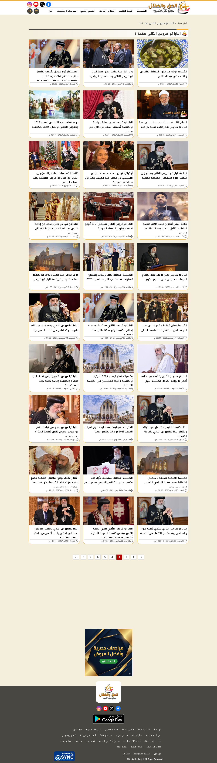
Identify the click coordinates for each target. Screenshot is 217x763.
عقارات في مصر (154, 747)
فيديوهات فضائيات (132, 741)
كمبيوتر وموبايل (69, 735)
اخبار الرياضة (137, 735)
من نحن (157, 754)
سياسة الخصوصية (142, 754)
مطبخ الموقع (122, 735)
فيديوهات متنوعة (67, 11)
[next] (76, 557)
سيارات (79, 741)
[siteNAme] (169, 8)
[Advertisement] (108, 605)
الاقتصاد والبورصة (88, 735)
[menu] (36, 11)
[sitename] (108, 691)
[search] (30, 11)
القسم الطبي (87, 11)
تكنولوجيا (90, 741)
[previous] (141, 557)
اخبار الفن (48, 11)
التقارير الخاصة (107, 11)
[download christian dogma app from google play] (108, 719)
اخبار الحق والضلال (152, 741)
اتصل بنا (126, 754)
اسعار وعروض (66, 741)
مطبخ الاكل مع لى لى (109, 741)
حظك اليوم (121, 747)
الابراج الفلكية (136, 747)
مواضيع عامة (106, 735)
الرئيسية (142, 11)
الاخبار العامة (126, 11)
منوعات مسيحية (153, 735)
